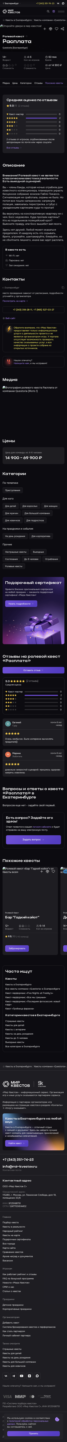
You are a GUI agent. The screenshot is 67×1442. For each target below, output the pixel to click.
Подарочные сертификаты (17, 1239)
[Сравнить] (51, 29)
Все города (9, 1243)
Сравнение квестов (13, 1252)
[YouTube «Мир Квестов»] (21, 1376)
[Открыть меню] (61, 11)
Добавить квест (11, 1322)
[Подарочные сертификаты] (53, 11)
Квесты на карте (11, 1235)
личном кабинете (42, 826)
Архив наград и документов (18, 1256)
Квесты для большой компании (19, 1361)
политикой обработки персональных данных (27, 1422)
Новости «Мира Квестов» (16, 1282)
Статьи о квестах (12, 1291)
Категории (26, 83)
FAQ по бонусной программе (18, 1278)
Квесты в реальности (14, 1226)
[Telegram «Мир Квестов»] (13, 1376)
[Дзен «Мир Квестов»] (29, 1376)
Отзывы (38, 83)
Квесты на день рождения (16, 1357)
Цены (15, 83)
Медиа (6, 83)
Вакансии (8, 1260)
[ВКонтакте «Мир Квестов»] (6, 1376)
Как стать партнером (14, 1331)
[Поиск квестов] (48, 11)
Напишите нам (21, 363)
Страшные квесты (12, 1349)
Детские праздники (13, 1304)
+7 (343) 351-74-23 (18, 1160)
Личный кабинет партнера (16, 1335)
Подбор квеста (11, 1222)
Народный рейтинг (13, 1231)
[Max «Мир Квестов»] (37, 1376)
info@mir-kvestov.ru (20, 1166)
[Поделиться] (62, 29)
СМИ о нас (8, 1286)
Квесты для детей (12, 1353)
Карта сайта (9, 1247)
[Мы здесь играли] (45, 29)
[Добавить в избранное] (57, 29)
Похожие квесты (54, 83)
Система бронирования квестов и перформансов (29, 1327)
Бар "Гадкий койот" (22, 917)
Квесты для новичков (14, 1366)
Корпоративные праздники (17, 1309)
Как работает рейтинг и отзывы (20, 1274)
